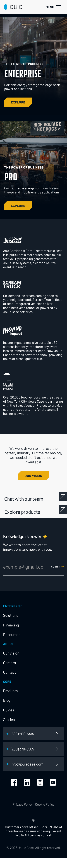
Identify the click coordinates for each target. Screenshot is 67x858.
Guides (8, 710)
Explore (18, 205)
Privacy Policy (23, 804)
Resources (11, 634)
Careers (9, 662)
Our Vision (11, 653)
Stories (9, 719)
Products (10, 690)
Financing (11, 625)
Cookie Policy (44, 804)
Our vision (33, 476)
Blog (6, 700)
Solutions (10, 615)
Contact (9, 672)
